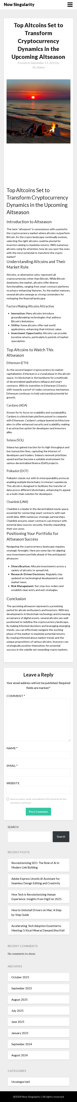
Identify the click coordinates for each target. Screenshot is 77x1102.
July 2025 (17, 1010)
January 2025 (19, 1033)
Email (12, 765)
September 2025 (21, 988)
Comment (16, 696)
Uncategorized (20, 1081)
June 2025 (17, 1021)
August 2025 (19, 999)
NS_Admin (38, 67)
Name (12, 748)
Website (13, 783)
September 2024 (21, 1044)
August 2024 (19, 1055)
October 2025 (20, 977)
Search (13, 827)
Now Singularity (19, 4)
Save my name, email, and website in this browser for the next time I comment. (38, 801)
